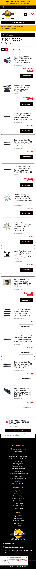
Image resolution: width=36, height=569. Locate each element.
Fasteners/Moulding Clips (18, 478)
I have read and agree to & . (15, 434)
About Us (18, 491)
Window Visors (18, 466)
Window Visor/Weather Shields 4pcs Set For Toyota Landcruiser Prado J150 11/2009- (22, 88)
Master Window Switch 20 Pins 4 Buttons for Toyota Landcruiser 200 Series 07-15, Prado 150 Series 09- (23, 392)
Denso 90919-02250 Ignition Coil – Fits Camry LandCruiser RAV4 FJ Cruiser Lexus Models (23, 60)
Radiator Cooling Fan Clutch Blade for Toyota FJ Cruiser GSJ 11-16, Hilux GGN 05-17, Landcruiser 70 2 (23, 226)
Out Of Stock (26, 326)
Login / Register (30, 7)
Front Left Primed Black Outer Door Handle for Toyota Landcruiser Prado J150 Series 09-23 (23, 169)
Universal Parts (18, 454)
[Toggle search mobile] (28, 14)
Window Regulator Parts (18, 449)
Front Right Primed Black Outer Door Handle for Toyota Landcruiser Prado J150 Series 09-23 (23, 116)
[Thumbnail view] (3, 49)
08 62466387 (9, 543)
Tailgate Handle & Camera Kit (18, 473)
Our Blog (18, 525)
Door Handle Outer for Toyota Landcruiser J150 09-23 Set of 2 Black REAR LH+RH (23, 365)
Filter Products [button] (8, 35)
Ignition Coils (18, 461)
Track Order (18, 518)
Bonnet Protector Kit (18, 469)
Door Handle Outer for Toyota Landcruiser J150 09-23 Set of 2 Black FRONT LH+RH (23, 143)
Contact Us (18, 523)
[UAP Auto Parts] (7, 14)
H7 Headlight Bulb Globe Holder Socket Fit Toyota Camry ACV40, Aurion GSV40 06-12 (17, 561)
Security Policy (18, 503)
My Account (18, 516)
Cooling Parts (18, 451)
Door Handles (18, 471)
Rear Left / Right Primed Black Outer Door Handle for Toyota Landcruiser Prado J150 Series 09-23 (23, 338)
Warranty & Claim (18, 498)
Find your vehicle (18, 22)
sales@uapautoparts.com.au (14, 547)
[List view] (6, 49)
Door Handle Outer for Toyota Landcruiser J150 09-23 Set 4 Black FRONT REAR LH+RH (23, 312)
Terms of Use (18, 493)
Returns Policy (18, 501)
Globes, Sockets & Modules (18, 459)
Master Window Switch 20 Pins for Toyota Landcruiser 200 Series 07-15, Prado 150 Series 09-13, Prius (22, 283)
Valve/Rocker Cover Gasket (18, 456)
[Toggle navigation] (25, 14)
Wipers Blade (18, 476)
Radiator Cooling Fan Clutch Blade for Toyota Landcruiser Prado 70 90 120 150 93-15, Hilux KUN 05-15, (23, 198)
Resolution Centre (18, 521)
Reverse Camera (18, 481)
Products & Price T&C (18, 506)
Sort (14, 49)
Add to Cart (26, 76)
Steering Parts (18, 464)
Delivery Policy (18, 508)
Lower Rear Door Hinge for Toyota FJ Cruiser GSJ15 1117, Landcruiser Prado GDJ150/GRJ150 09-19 (22, 255)
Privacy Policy (16, 435)
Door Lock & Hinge (18, 483)
